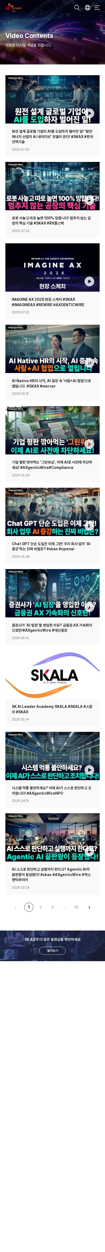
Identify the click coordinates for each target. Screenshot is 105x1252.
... (64, 907)
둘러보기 (52, 951)
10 (76, 907)
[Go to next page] (89, 907)
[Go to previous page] (15, 907)
